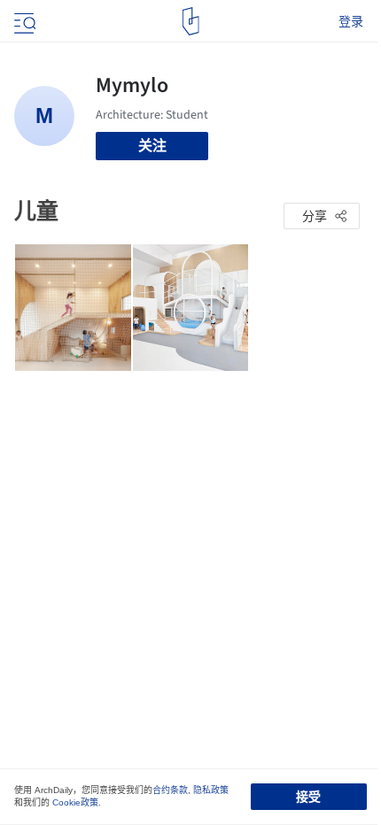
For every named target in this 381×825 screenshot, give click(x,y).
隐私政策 (211, 790)
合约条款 (170, 790)
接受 (308, 797)
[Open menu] (23, 21)
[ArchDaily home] (191, 21)
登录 (350, 21)
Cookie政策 (75, 802)
